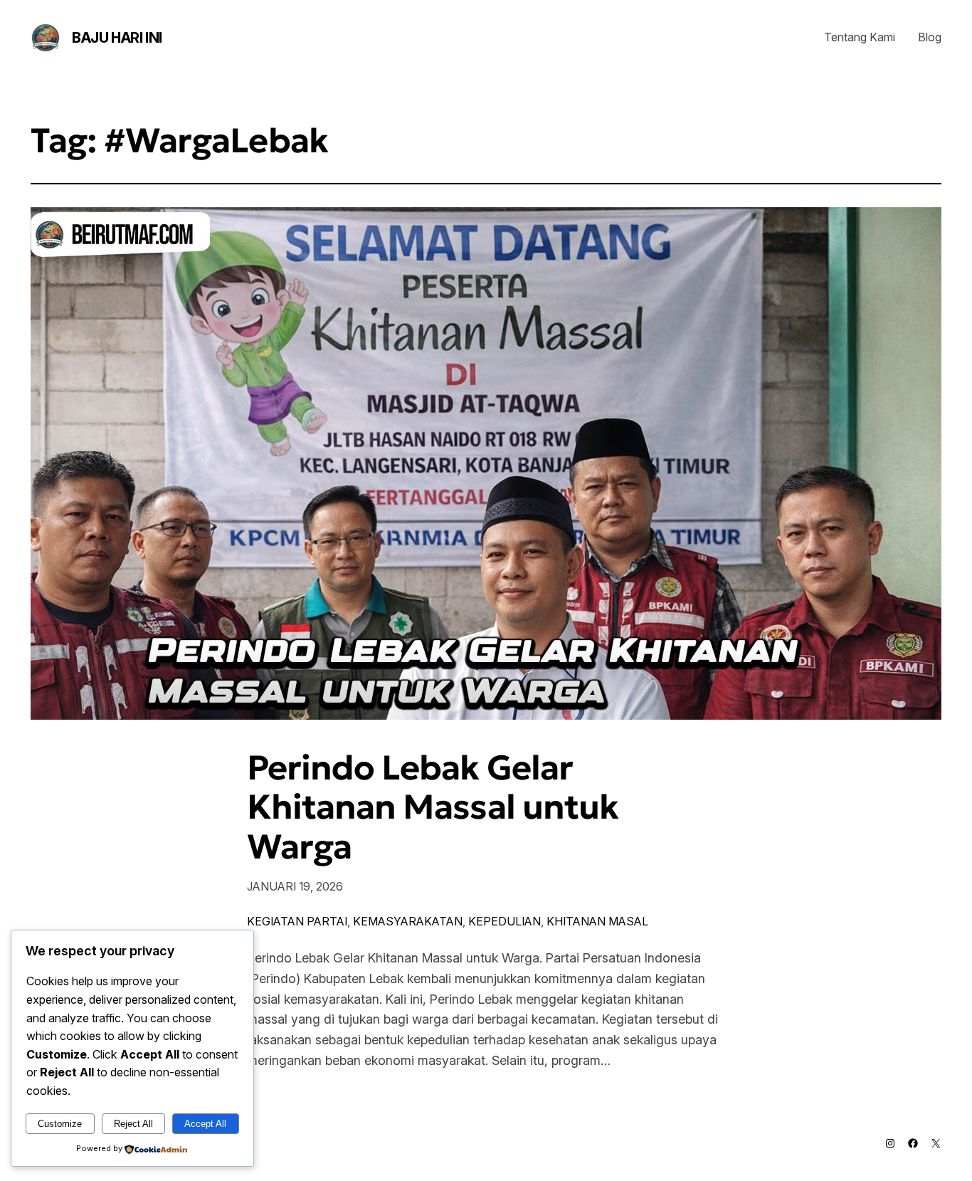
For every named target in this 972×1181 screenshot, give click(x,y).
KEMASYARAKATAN (408, 921)
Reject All (133, 1123)
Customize (60, 1123)
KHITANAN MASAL (597, 921)
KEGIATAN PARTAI (297, 921)
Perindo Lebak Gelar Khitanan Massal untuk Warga (432, 807)
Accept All (205, 1123)
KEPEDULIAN (504, 921)
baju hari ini (117, 37)
